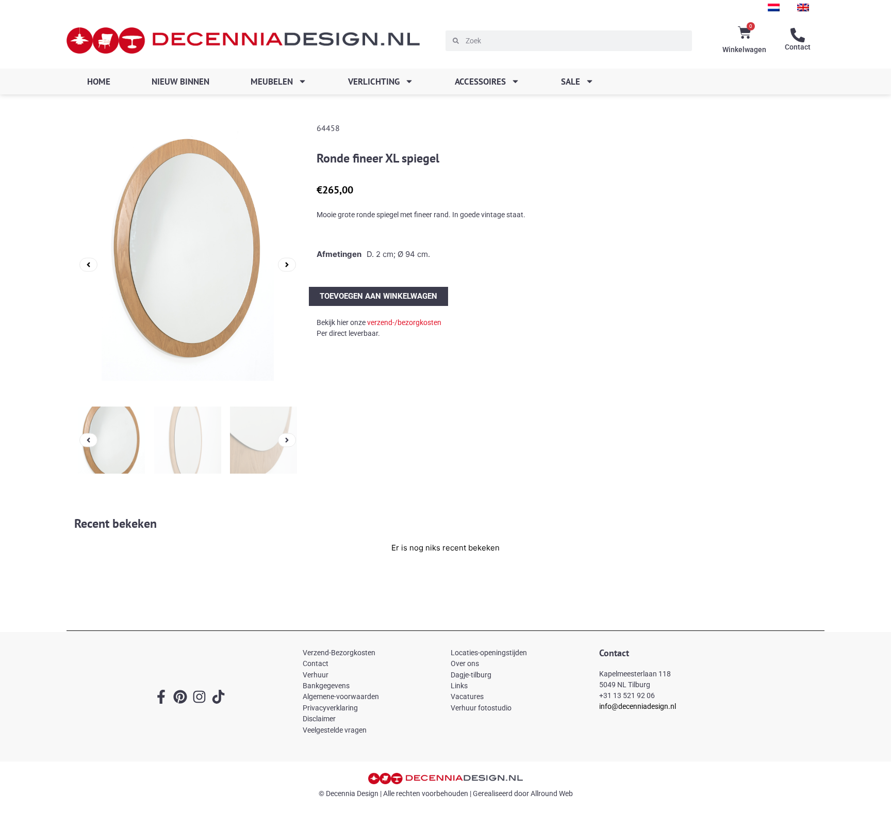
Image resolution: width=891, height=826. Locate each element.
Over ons (465, 663)
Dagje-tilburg (471, 675)
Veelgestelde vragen (335, 730)
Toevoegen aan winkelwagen (378, 296)
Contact (798, 47)
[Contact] (797, 35)
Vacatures (467, 696)
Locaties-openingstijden (489, 653)
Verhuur (315, 675)
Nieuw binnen (180, 81)
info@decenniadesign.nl (637, 706)
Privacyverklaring (330, 708)
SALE (570, 81)
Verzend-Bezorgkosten (339, 653)
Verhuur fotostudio (481, 708)
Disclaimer (319, 719)
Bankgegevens (326, 686)
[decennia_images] (187, 265)
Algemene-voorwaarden (341, 696)
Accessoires (480, 81)
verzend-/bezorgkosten (404, 322)
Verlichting (374, 81)
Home (98, 81)
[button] (88, 264)
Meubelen (272, 81)
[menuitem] (774, 7)
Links (459, 686)
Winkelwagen (744, 49)
